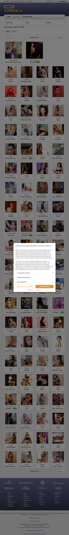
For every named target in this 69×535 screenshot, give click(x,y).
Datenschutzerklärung (45, 258)
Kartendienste (22, 282)
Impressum (38, 290)
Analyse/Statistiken (23, 277)
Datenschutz (30, 290)
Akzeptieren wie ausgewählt (24, 286)
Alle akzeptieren (44, 286)
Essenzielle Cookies (23, 273)
